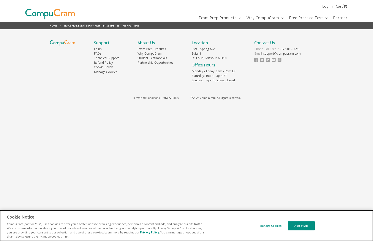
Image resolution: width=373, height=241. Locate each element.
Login (98, 49)
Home (54, 25)
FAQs (97, 53)
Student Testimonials (152, 58)
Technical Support (106, 58)
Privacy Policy (171, 98)
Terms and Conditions (146, 98)
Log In (327, 6)
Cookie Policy (103, 67)
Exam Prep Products (152, 49)
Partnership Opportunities (155, 62)
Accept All (301, 226)
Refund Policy (103, 62)
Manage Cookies (105, 72)
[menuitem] (218, 17)
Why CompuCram (150, 53)
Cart (341, 6)
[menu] (187, 17)
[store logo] (50, 14)
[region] (186, 225)
